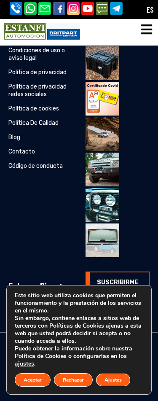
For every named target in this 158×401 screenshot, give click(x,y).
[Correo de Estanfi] (45, 9)
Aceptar (33, 380)
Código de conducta (35, 166)
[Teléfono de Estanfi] (17, 9)
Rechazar (73, 380)
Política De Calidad (33, 122)
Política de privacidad (37, 72)
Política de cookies (33, 108)
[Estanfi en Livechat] (103, 9)
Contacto (21, 151)
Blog (14, 137)
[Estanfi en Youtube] (88, 9)
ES (150, 9)
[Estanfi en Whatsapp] (31, 9)
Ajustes (113, 380)
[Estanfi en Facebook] (60, 9)
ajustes (24, 364)
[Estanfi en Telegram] (117, 9)
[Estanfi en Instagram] (74, 9)
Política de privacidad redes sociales (37, 90)
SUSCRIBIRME (117, 282)
